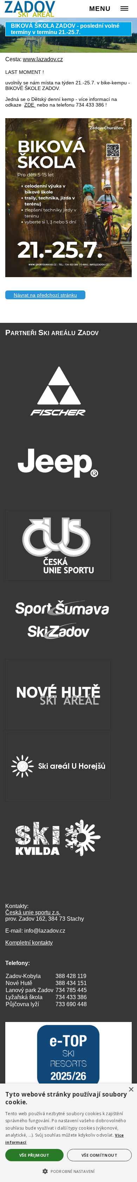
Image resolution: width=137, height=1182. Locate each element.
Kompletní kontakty (29, 943)
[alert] (68, 1133)
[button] (68, 1171)
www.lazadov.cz (43, 59)
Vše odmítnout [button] (99, 1155)
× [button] (130, 1089)
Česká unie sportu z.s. (32, 912)
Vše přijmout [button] (34, 1155)
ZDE (29, 105)
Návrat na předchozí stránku (45, 295)
